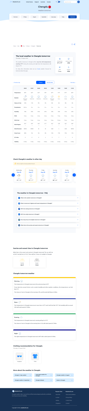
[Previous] (13, 175)
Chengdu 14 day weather (20, 375)
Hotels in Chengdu (60, 380)
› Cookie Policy (69, 400)
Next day (72, 82)
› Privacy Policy (69, 397)
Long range (53, 17)
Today (63, 17)
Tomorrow (72, 17)
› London (57, 397)
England (37, 2)
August (34, 17)
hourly (39, 68)
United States (29, 2)
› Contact (68, 403)
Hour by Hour (50, 82)
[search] (78, 2)
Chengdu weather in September (22, 380)
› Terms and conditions (71, 394)
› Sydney (57, 400)
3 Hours (40, 82)
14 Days (25, 17)
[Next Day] (74, 175)
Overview (15, 17)
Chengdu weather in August (62, 375)
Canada (49, 2)
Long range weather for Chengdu (41, 375)
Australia (43, 2)
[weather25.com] (15, 2)
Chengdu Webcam (40, 380)
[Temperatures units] (58, 2)
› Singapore (57, 403)
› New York (57, 394)
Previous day (17, 82)
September (44, 17)
